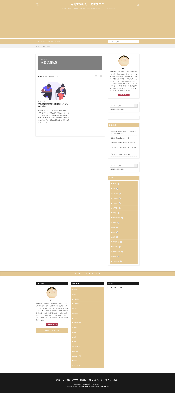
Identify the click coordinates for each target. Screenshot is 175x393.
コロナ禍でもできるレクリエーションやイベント (124, 148)
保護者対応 (116, 242)
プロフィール (62, 8)
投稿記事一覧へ (123, 94)
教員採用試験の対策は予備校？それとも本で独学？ (53, 105)
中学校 (115, 213)
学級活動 (82, 8)
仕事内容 (75, 8)
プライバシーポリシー (108, 8)
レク (55, 41)
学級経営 (116, 203)
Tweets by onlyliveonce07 (114, 288)
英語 (69, 8)
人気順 (45, 76)
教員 (115, 232)
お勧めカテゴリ (52, 76)
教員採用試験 (46, 46)
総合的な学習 (117, 251)
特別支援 (116, 246)
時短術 (115, 256)
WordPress (105, 386)
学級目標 (50, 41)
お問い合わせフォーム (93, 8)
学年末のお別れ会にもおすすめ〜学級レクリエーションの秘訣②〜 (124, 132)
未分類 (115, 184)
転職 (114, 227)
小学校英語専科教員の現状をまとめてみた (123, 142)
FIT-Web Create (88, 386)
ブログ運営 (116, 261)
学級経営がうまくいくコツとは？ (120, 154)
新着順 (40, 76)
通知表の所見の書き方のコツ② (120, 138)
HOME (38, 46)
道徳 (58, 41)
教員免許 (116, 208)
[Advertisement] (87, 25)
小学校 (115, 222)
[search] (137, 41)
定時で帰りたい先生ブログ (87, 4)
